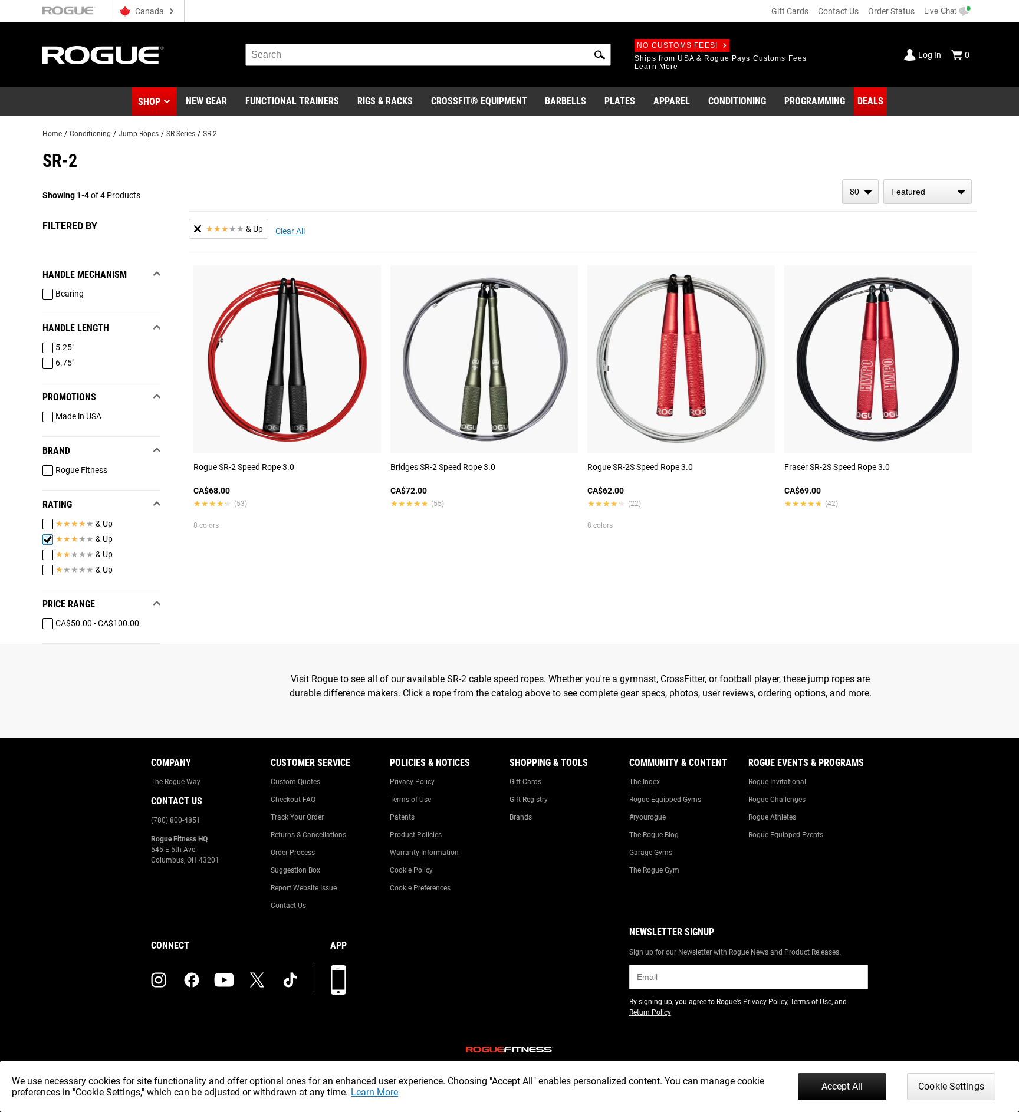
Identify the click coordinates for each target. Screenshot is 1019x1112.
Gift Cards (789, 11)
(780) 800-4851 (175, 820)
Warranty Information (424, 852)
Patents (402, 817)
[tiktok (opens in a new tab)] (290, 980)
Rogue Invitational (777, 782)
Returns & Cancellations (308, 835)
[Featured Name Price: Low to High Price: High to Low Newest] (927, 191)
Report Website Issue (304, 888)
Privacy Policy (412, 782)
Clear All (290, 231)
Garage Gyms (650, 852)
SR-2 (210, 134)
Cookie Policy (411, 870)
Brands (521, 817)
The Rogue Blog (654, 835)
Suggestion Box (295, 870)
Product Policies (416, 835)
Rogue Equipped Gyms (665, 799)
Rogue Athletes (772, 817)
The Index (644, 782)
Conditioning (90, 134)
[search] (428, 55)
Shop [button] (149, 101)
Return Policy (650, 1012)
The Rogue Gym (654, 870)
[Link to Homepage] (103, 55)
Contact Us (838, 11)
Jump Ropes (139, 134)
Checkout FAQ (293, 799)
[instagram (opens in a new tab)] (158, 980)
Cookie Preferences (420, 888)
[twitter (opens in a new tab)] (257, 980)
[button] (600, 55)
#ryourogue (647, 817)
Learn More (374, 1092)
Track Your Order (297, 817)
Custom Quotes (295, 782)
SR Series (180, 134)
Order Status (891, 11)
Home (52, 134)
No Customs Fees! (677, 45)
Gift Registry (529, 799)
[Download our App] (338, 980)
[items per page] (860, 191)
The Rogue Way (175, 782)
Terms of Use (410, 799)
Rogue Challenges (777, 799)
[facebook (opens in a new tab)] (191, 980)
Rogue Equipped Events (785, 835)
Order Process (293, 852)
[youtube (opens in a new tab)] (224, 980)
